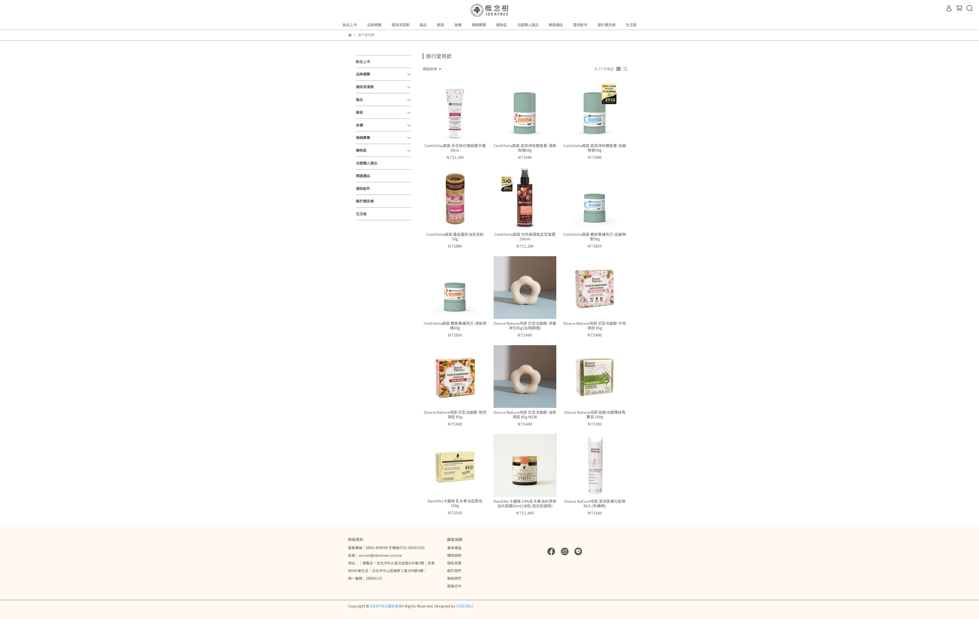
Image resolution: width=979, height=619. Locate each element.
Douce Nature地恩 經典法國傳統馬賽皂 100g (594, 414)
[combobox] (432, 68)
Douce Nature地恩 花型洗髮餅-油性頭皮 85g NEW (525, 414)
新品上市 (350, 24)
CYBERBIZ (464, 606)
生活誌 (631, 24)
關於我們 (454, 570)
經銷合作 (454, 585)
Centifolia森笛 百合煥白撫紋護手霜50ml (455, 147)
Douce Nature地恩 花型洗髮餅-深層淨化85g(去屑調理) (525, 325)
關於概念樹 (606, 24)
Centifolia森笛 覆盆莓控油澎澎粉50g (455, 236)
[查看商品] (448, 109)
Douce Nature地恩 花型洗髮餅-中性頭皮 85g (594, 325)
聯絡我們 (454, 578)
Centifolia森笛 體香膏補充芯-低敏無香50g (594, 236)
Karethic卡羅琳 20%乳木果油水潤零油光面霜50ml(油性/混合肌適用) (525, 503)
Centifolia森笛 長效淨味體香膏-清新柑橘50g (525, 147)
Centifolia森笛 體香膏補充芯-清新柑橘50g (455, 325)
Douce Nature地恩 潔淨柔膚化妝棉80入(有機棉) (594, 503)
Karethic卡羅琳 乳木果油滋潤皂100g (455, 503)
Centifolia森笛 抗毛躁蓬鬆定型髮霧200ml (525, 236)
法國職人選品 (527, 24)
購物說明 (454, 555)
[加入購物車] (462, 109)
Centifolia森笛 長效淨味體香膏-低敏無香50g (594, 147)
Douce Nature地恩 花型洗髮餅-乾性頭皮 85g (455, 414)
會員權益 (454, 547)
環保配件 (580, 24)
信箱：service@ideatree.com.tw (375, 555)
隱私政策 (454, 562)
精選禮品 (556, 24)
